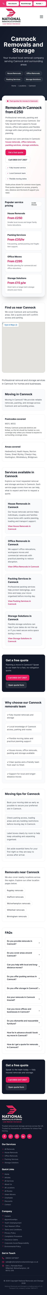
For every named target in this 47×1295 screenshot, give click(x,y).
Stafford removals (15, 897)
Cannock (32, 86)
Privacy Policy (10, 1233)
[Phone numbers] (3, 3)
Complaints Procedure (13, 1236)
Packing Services (13, 79)
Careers (8, 1216)
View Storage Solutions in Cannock (20, 640)
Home (13, 86)
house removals (12, 142)
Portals (38, 3)
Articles (7, 1177)
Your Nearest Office (12, 1226)
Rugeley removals (15, 890)
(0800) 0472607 (12, 1258)
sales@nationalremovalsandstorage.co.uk (22, 1262)
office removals (28, 142)
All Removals (9, 1149)
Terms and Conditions (13, 1230)
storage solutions (30, 145)
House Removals (14, 73)
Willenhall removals (15, 910)
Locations (22, 86)
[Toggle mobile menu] (41, 16)
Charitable (9, 1198)
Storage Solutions (33, 79)
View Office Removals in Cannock (23, 566)
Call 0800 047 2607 (17, 160)
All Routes (8, 1191)
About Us (8, 1184)
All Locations (9, 1188)
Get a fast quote (15, 152)
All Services (9, 1181)
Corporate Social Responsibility (17, 1243)
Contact (8, 1204)
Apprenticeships (11, 1219)
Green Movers (10, 1194)
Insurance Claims (11, 1240)
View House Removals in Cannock (19, 527)
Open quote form (16, 685)
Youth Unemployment (13, 1223)
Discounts (8, 1201)
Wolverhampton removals (18, 903)
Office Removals (33, 73)
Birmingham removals (17, 916)
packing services (13, 145)
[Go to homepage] (11, 17)
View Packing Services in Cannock (19, 602)
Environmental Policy (13, 1246)
